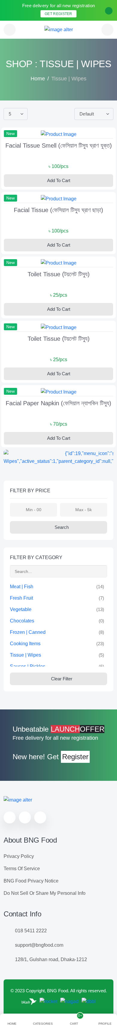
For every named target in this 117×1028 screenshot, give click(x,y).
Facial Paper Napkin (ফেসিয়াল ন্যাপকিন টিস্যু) (58, 403)
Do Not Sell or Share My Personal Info (45, 893)
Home (38, 79)
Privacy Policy (19, 856)
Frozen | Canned (28, 632)
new (10, 133)
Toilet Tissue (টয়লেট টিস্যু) (59, 274)
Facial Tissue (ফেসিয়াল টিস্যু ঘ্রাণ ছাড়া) (58, 210)
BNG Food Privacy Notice (31, 880)
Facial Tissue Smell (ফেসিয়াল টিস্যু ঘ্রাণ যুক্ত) (58, 145)
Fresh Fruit (21, 598)
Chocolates (22, 620)
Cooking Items (25, 643)
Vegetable (21, 609)
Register (75, 757)
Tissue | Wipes (25, 655)
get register (58, 14)
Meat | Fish (21, 586)
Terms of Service (22, 868)
